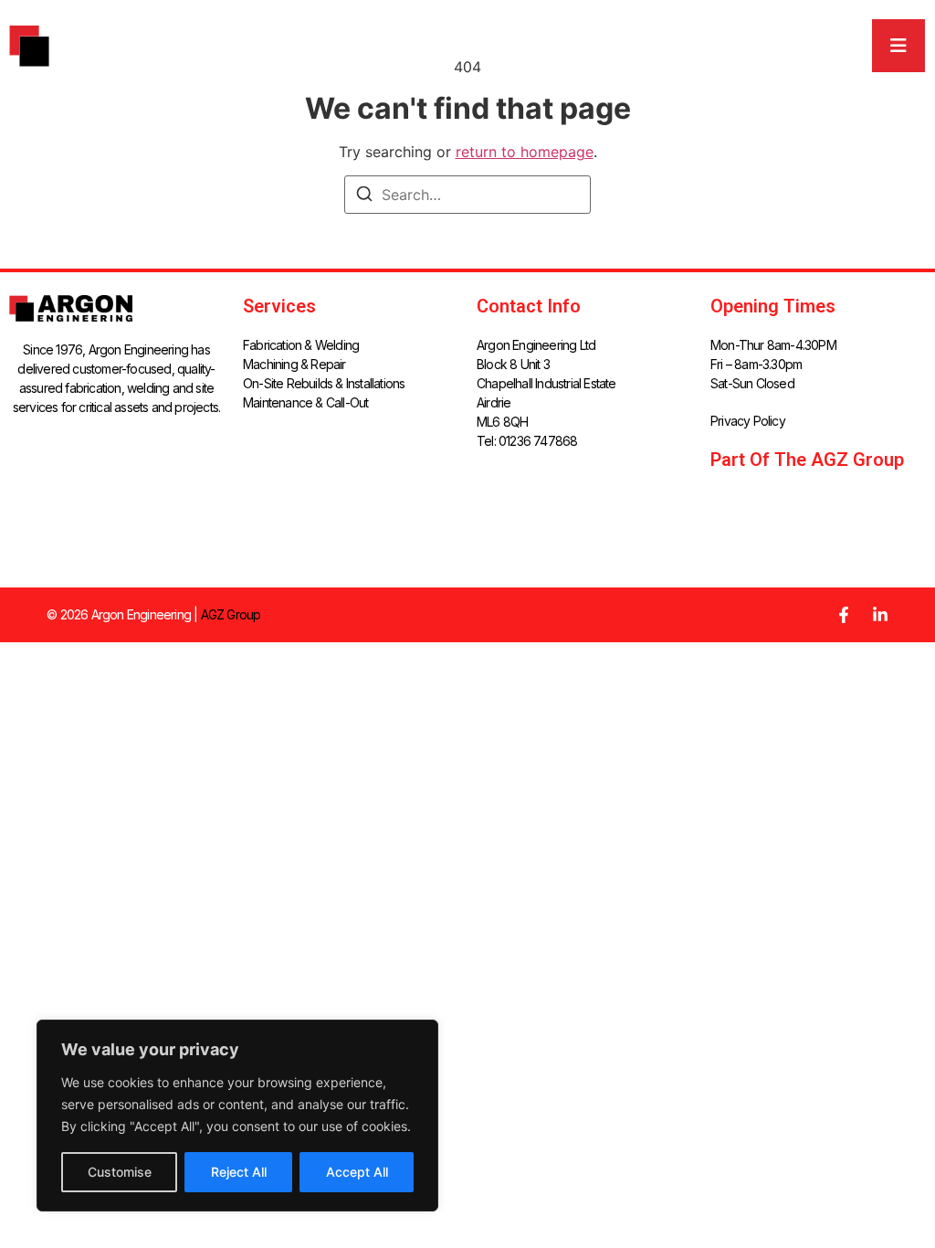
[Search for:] (467, 194)
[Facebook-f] (843, 615)
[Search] (364, 196)
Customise (120, 1171)
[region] (237, 1115)
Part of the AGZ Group (807, 460)
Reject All (239, 1171)
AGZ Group (231, 614)
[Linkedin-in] (880, 615)
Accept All (357, 1171)
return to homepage (525, 152)
